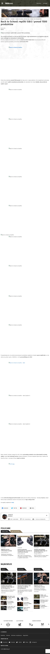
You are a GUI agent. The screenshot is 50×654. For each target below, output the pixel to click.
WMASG (2, 19)
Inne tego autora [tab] (15, 531)
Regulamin (25, 635)
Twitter (20, 642)
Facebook (5, 642)
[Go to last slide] (1, 624)
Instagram (34, 642)
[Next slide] (48, 624)
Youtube (13, 642)
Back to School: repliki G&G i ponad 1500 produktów (28, 19)
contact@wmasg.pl (5, 649)
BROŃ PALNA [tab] (21, 569)
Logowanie (45, 3)
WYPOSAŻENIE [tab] (38, 569)
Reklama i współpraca (16, 635)
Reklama (3, 8)
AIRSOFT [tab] (3, 569)
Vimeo (26, 642)
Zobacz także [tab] (5, 531)
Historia (8, 635)
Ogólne (12, 19)
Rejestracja (39, 3)
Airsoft (7, 19)
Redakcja (3, 635)
